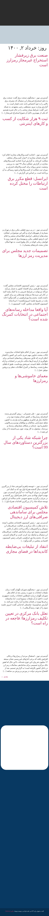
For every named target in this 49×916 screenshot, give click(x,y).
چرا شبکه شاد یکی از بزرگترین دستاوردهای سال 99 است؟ (26, 442)
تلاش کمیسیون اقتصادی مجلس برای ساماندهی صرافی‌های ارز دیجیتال (28, 512)
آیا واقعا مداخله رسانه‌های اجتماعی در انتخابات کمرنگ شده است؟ (25, 314)
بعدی (4, 677)
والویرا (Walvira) (9, 911)
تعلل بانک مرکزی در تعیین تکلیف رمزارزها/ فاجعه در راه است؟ (26, 618)
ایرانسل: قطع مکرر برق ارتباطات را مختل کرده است (28, 183)
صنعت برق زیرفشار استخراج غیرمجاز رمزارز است (27, 60)
